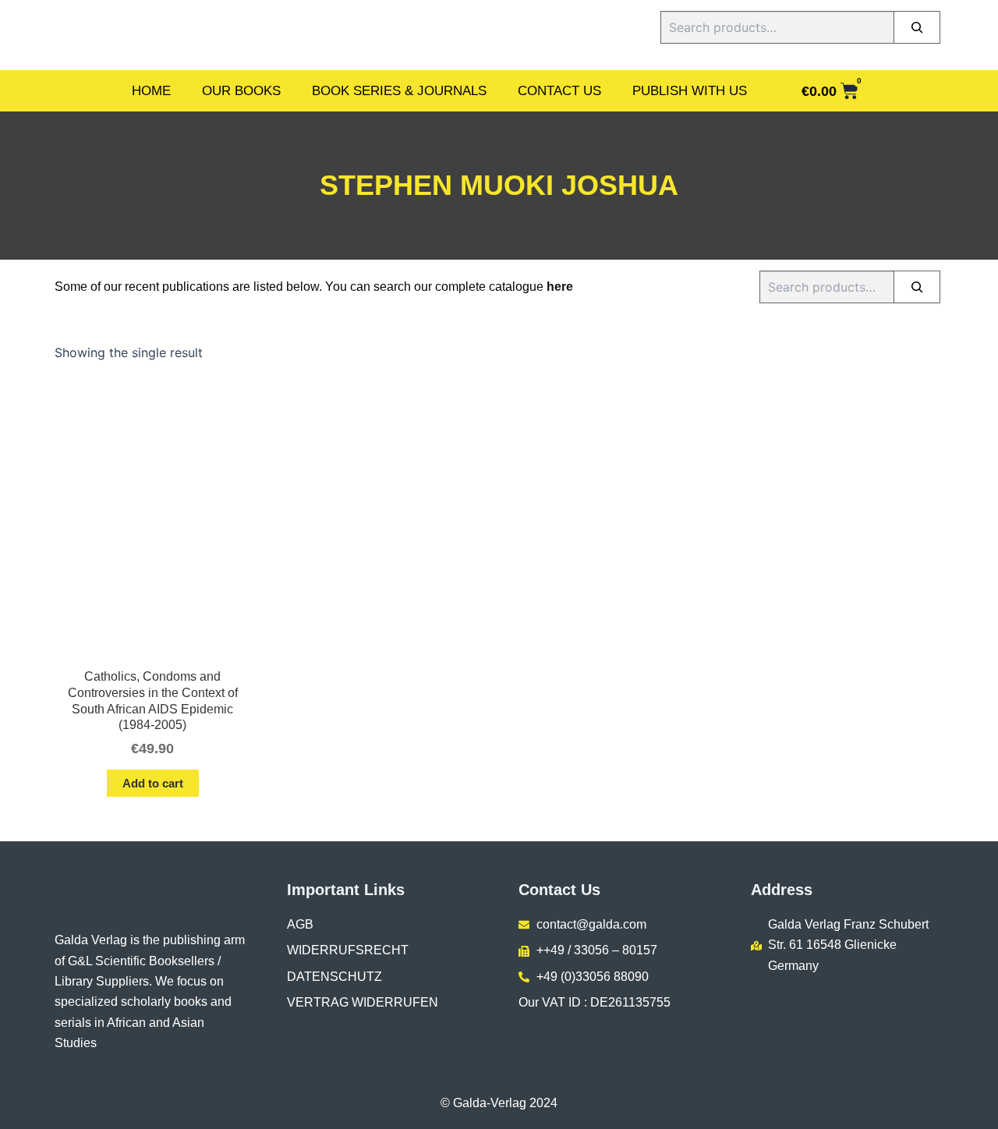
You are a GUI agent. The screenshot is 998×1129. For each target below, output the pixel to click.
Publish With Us (689, 90)
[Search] (917, 27)
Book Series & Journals (399, 90)
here (560, 286)
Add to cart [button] (152, 783)
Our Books (241, 90)
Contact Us (559, 90)
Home (151, 90)
